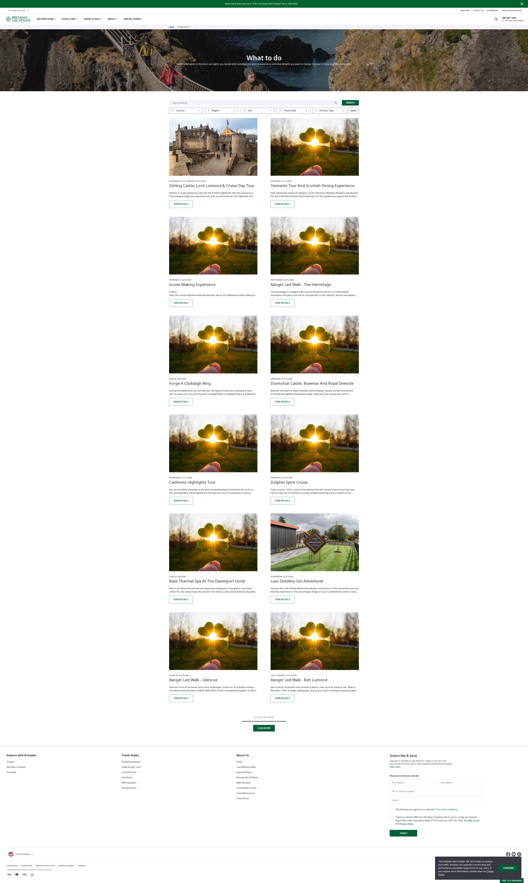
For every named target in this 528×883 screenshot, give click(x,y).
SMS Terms (474, 820)
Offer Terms (395, 766)
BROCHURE (465, 10)
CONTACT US (478, 10)
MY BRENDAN (492, 10)
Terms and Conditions (446, 809)
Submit (403, 833)
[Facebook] (509, 854)
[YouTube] (514, 854)
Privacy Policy (406, 823)
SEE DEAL (293, 3)
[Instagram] (519, 854)
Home (171, 27)
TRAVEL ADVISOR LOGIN (511, 10)
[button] (21, 854)
